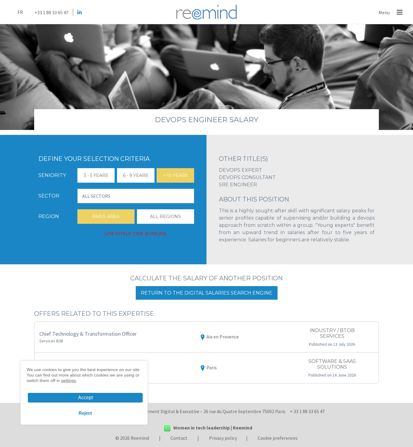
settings (68, 380)
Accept (85, 397)
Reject (85, 413)
